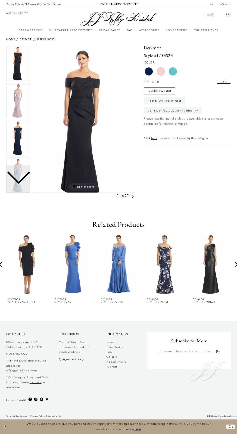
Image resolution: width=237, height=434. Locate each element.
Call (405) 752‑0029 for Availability (173, 111)
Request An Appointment (164, 101)
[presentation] (26, 264)
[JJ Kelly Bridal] (118, 19)
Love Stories (114, 347)
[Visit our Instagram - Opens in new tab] (35, 399)
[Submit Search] (228, 14)
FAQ (109, 352)
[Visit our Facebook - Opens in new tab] (30, 399)
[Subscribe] (218, 351)
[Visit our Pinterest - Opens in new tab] (47, 399)
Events (110, 342)
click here (36, 382)
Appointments (116, 362)
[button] (225, 4)
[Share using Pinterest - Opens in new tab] (133, 196)
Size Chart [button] (224, 82)
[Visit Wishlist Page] (212, 4)
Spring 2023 (45, 39)
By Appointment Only (71, 359)
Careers (111, 357)
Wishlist (111, 366)
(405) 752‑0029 (17, 354)
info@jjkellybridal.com (21, 370)
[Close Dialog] (5, 427)
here (154, 138)
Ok (230, 426)
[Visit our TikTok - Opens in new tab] (41, 399)
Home (10, 39)
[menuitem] (34, 4)
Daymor (25, 39)
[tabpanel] (83, 119)
